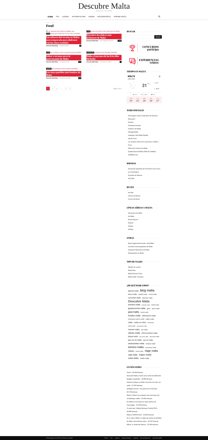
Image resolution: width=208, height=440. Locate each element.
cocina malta (153, 294)
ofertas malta (134, 333)
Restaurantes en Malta (136, 253)
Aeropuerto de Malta (135, 213)
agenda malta (133, 291)
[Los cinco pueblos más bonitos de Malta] (63, 68)
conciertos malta (134, 298)
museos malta (133, 329)
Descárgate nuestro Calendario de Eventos (143, 116)
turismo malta (136, 347)
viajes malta (145, 355)
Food (48, 33)
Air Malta (131, 216)
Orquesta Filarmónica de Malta (138, 250)
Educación (131, 119)
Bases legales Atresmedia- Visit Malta (141, 243)
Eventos (131, 122)
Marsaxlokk (151, 322)
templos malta (150, 344)
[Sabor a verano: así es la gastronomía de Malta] (63, 52)
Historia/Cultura (78, 16)
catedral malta (142, 294)
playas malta (133, 336)
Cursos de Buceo (134, 199)
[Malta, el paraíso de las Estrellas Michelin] (104, 52)
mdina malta (131, 326)
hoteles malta (134, 315)
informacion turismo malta (136, 319)
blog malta (147, 290)
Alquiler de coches (134, 267)
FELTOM (131, 178)
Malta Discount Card (135, 273)
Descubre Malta (139, 301)
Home (50, 17)
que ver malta (148, 340)
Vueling (130, 229)
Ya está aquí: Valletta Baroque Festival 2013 (142, 408)
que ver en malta (135, 340)
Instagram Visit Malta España (138, 135)
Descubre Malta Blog (52, 45)
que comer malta (143, 336)
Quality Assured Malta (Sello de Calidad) (142, 151)
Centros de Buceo (134, 196)
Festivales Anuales (134, 125)
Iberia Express (133, 219)
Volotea (130, 226)
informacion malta (149, 316)
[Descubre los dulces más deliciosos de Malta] (104, 31)
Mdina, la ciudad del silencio (136, 424)
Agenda (91, 16)
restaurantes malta (136, 343)
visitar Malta (133, 358)
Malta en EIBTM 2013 (134, 415)
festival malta (155, 305)
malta (130, 322)
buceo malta (132, 294)
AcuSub (130, 192)
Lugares (65, 16)
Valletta (131, 351)
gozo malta (155, 308)
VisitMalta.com (133, 155)
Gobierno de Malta (134, 129)
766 (80, 78)
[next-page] (70, 88)
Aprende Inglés (120, 16)
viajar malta (151, 351)
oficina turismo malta (149, 333)
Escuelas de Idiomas (135, 175)
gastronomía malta (136, 308)
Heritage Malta (133, 132)
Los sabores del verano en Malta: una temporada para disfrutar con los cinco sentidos (63, 40)
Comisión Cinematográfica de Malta (140, 246)
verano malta (139, 351)
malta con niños (140, 322)
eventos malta (134, 304)
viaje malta (132, 355)
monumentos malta (142, 326)
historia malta (144, 312)
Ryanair (130, 223)
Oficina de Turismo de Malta (137, 148)
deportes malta (147, 298)
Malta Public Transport (135, 277)
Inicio (47, 23)
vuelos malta (144, 358)
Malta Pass (132, 270)
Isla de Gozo (132, 138)
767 (80, 62)
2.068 (119, 40)
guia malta (133, 312)
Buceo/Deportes (104, 16)
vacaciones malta (150, 347)
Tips (57, 16)
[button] (159, 17)
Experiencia (90, 52)
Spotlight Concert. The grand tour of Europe (142, 389)
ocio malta (144, 329)
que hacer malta (154, 336)
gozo (148, 308)
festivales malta (146, 305)
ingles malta (150, 319)
